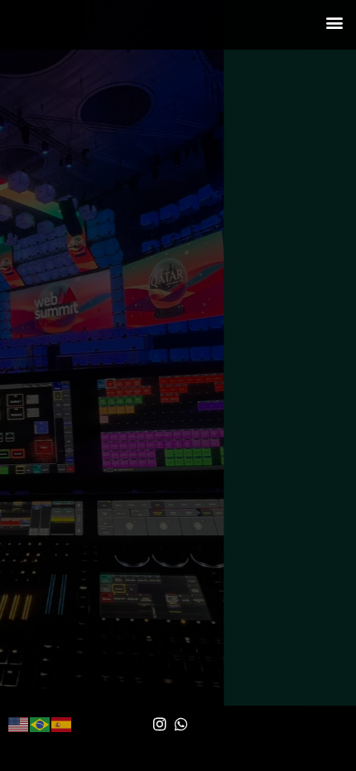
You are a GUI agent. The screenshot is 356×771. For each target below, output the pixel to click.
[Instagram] (160, 724)
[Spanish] (62, 724)
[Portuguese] (40, 724)
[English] (19, 724)
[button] (334, 22)
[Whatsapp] (182, 724)
